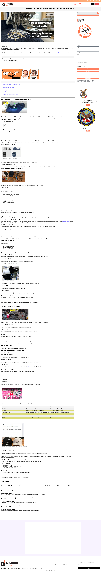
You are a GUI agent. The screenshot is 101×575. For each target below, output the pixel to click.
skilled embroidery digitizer (66, 221)
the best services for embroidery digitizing (59, 52)
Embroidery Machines (5, 43)
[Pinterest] (96, 0)
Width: (78, 54)
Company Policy (65, 564)
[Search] (98, 13)
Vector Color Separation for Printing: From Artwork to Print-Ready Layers (86, 80)
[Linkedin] (90, 0)
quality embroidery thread (25, 341)
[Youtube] (99, 0)
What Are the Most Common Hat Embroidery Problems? (10, 94)
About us (54, 562)
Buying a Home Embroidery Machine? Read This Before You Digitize (85, 81)
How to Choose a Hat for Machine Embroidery (9, 85)
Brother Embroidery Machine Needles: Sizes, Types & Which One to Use (85, 73)
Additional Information (80, 61)
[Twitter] (87, 0)
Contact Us (54, 564)
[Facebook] (46, 570)
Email (78, 47)
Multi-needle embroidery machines (6, 118)
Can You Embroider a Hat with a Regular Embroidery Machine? (11, 84)
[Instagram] (93, 0)
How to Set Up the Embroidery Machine (8, 91)
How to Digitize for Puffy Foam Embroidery (82, 82)
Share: (64, 513)
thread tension (29, 366)
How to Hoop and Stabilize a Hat (7, 90)
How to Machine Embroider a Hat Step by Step (9, 93)
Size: (78, 50)
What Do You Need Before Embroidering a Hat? (9, 87)
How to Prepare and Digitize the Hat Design (9, 88)
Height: (78, 57)
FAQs (63, 562)
